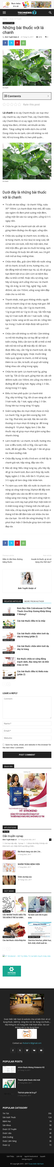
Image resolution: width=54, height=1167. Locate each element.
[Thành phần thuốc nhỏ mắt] (9, 1083)
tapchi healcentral (31, 1156)
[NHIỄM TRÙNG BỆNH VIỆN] (9, 867)
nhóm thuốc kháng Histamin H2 (31, 1067)
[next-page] (8, 684)
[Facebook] (5, 43)
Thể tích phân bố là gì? (27, 1093)
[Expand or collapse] (48, 96)
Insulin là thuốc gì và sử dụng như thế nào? (41, 560)
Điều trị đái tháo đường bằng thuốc (13, 560)
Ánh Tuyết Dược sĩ (12, 37)
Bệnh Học (6, 911)
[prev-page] (4, 684)
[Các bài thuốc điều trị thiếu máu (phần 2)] (9, 674)
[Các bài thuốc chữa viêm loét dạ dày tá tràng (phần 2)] (9, 636)
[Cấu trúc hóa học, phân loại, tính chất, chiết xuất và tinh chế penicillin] (40, 930)
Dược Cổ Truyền (15, 19)
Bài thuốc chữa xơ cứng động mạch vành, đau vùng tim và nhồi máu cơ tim (33, 661)
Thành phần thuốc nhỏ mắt (29, 1080)
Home (5, 19)
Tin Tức (6, 831)
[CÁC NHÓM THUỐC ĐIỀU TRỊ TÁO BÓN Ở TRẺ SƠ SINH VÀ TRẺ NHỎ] (14, 904)
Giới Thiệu (10, 1156)
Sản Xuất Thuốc (34, 937)
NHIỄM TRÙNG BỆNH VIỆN (29, 864)
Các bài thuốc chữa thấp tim (14, 940)
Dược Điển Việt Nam (36, 1164)
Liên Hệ (19, 1156)
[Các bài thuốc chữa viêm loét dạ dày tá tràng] (9, 649)
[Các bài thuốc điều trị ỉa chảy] (9, 623)
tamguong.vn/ (27, 1159)
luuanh (42, 1156)
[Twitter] (11, 43)
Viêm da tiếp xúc (25, 877)
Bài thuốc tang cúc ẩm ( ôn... (30, 852)
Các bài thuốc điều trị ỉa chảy (31, 621)
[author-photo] (27, 584)
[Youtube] (41, 1050)
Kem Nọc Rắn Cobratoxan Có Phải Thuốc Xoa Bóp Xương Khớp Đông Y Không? (34, 611)
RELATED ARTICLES (12, 601)
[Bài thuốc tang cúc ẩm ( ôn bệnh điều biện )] (9, 854)
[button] (4, 12)
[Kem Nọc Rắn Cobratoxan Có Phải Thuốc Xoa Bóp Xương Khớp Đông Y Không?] (9, 611)
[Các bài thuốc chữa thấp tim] (14, 930)
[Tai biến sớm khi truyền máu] (40, 904)
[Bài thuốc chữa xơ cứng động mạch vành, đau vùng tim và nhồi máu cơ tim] (9, 661)
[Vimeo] (27, 1050)
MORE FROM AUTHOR (34, 601)
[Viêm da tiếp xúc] (9, 880)
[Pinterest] (17, 43)
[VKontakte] (34, 1050)
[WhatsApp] (23, 43)
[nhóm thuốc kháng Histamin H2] (9, 1069)
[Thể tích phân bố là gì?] (9, 1094)
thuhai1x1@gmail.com (32, 1043)
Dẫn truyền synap (13, 836)
